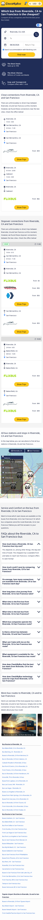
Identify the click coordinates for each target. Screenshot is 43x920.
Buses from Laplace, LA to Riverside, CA (15, 781)
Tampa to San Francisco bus (11, 883)
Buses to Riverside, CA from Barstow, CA (15, 755)
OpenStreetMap (32, 497)
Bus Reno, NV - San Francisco (11, 862)
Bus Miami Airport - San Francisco (13, 906)
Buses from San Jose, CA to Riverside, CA (15, 799)
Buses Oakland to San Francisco (12, 851)
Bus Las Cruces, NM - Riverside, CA (13, 784)
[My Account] (25, 3)
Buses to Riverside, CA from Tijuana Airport (16, 901)
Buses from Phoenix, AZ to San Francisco (15, 858)
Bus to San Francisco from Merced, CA (14, 840)
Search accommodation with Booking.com (20, 50)
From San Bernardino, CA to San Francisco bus (17, 876)
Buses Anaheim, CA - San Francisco (13, 818)
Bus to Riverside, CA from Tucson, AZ (14, 803)
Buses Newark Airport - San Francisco (14, 909)
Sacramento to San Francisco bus (13, 869)
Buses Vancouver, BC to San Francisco (14, 887)
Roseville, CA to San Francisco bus (13, 865)
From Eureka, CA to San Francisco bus (14, 829)
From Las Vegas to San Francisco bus (14, 833)
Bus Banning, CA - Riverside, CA (12, 752)
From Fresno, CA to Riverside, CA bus (14, 770)
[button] (27, 486)
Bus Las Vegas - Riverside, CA (11, 788)
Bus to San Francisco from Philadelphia (15, 854)
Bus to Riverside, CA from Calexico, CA (14, 759)
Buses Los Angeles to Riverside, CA (13, 792)
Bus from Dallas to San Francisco (12, 825)
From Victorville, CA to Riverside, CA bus (15, 806)
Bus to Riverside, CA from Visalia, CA (13, 810)
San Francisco (34, 451)
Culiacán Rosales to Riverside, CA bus (14, 763)
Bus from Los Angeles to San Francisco (14, 836)
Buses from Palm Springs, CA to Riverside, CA (16, 795)
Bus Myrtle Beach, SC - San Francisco (14, 847)
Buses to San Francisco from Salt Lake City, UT (17, 873)
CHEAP (6, 244)
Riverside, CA (17, 451)
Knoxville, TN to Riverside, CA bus (13, 777)
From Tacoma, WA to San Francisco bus (15, 880)
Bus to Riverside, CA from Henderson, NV (15, 774)
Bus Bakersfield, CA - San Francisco (13, 822)
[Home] (11, 3)
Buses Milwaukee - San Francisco (12, 843)
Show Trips (21, 159)
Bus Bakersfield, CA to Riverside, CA (13, 748)
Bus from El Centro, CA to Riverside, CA (14, 766)
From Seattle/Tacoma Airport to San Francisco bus (18, 913)
